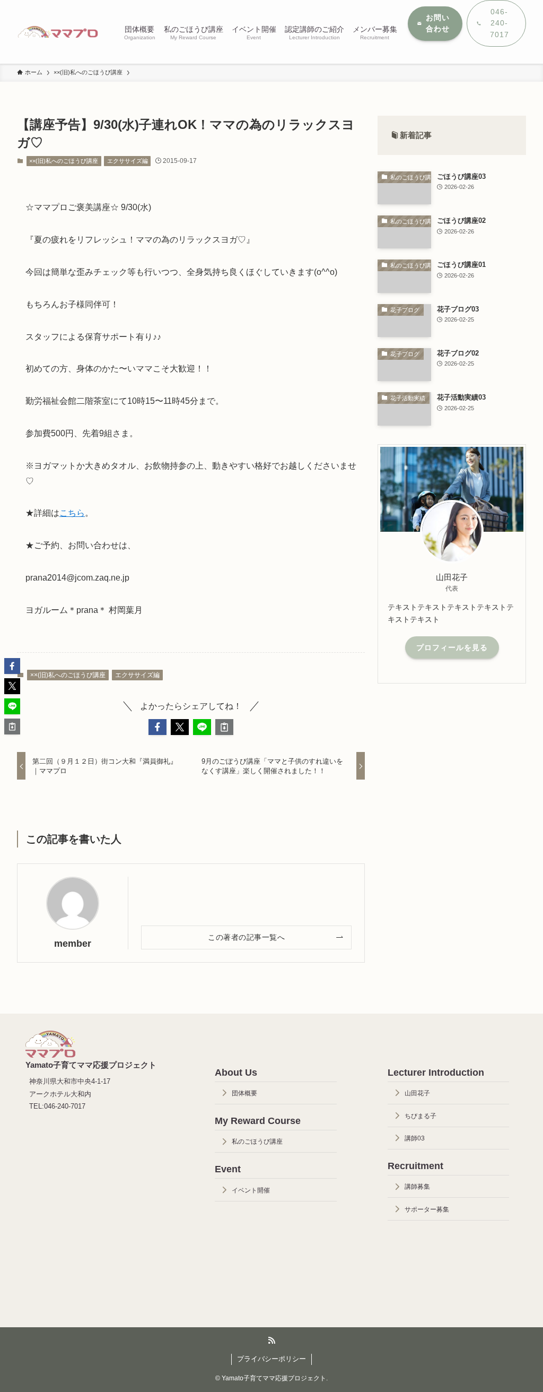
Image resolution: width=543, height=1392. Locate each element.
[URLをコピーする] (224, 727)
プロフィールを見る (452, 647)
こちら (72, 512)
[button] (157, 727)
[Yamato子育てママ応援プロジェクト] (58, 32)
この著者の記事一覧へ (246, 937)
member (72, 943)
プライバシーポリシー (271, 1359)
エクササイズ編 (127, 161)
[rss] (271, 1340)
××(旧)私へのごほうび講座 (63, 161)
